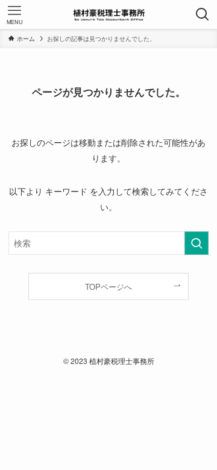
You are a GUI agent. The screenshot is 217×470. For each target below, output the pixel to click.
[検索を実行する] (196, 243)
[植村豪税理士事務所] (108, 14)
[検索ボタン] (202, 14)
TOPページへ (108, 286)
